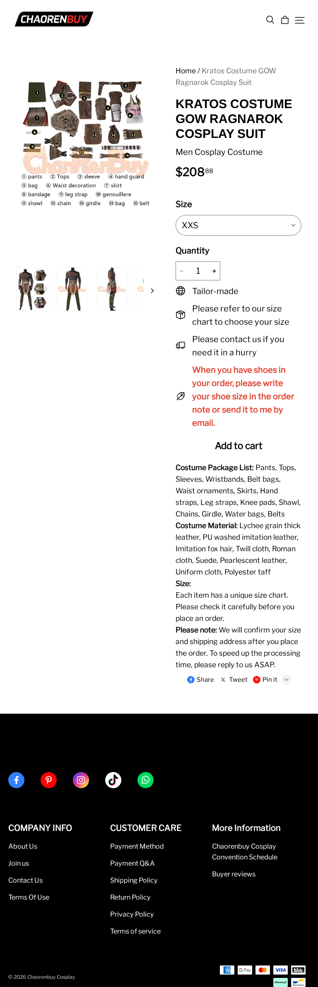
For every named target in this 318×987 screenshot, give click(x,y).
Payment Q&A (132, 863)
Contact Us (25, 880)
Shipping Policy (134, 880)
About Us (22, 846)
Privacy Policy (132, 914)
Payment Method (137, 846)
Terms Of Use (28, 897)
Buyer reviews (233, 874)
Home (186, 70)
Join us (18, 863)
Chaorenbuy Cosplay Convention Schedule (244, 851)
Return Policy (130, 897)
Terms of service (135, 931)
